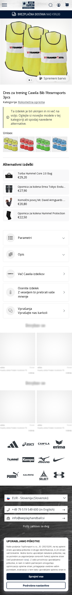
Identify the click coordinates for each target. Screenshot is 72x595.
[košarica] (67, 5)
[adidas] (13, 444)
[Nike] (59, 459)
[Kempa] (28, 459)
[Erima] (59, 444)
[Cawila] (43, 444)
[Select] (43, 475)
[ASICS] (28, 444)
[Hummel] (13, 459)
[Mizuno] (43, 459)
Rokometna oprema (31, 102)
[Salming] (28, 475)
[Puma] (13, 475)
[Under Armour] (59, 475)
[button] (36, 237)
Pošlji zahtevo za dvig (36, 526)
